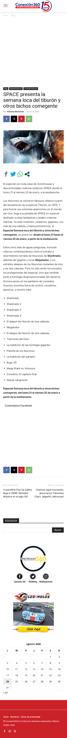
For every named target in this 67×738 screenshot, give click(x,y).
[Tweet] (13, 174)
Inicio (5, 15)
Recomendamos (16, 88)
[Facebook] (6, 119)
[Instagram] (9, 731)
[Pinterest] (21, 119)
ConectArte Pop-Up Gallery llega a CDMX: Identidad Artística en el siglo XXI (17, 493)
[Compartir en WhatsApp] (20, 174)
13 (34, 669)
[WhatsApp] (29, 119)
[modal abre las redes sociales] (27, 174)
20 (34, 675)
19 (26, 675)
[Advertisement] (33, 52)
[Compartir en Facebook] (6, 174)
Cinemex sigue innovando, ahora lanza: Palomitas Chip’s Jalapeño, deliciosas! (49, 493)
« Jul (5, 692)
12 (26, 669)
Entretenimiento (30, 88)
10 (7, 669)
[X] (14, 119)
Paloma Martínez (15, 111)
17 (7, 675)
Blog (13, 15)
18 (16, 675)
